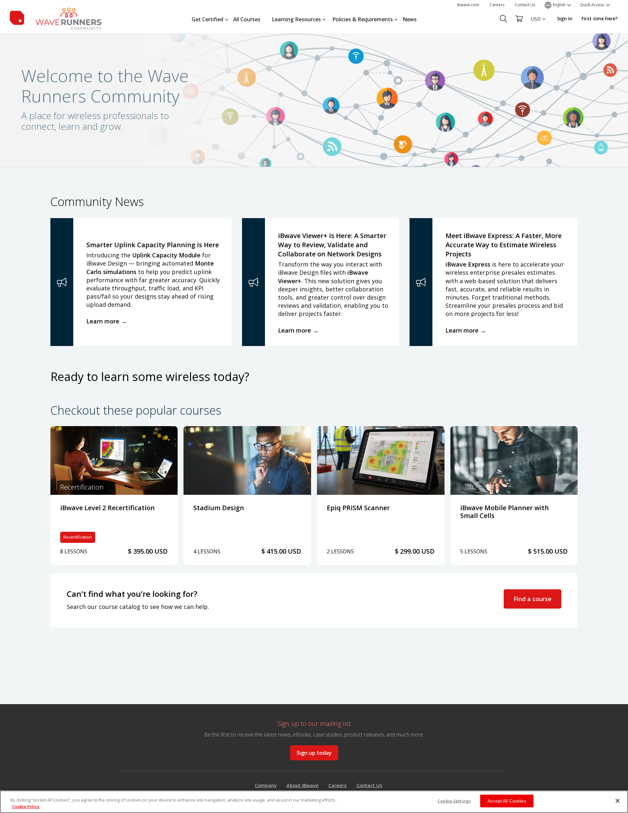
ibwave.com (468, 5)
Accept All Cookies (506, 801)
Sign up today (314, 752)
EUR (536, 31)
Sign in (564, 18)
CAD (535, 42)
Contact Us (525, 5)
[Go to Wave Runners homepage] (55, 17)
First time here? (600, 18)
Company (266, 785)
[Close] (617, 801)
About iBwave (303, 785)
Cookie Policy (26, 806)
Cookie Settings (454, 801)
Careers (497, 5)
